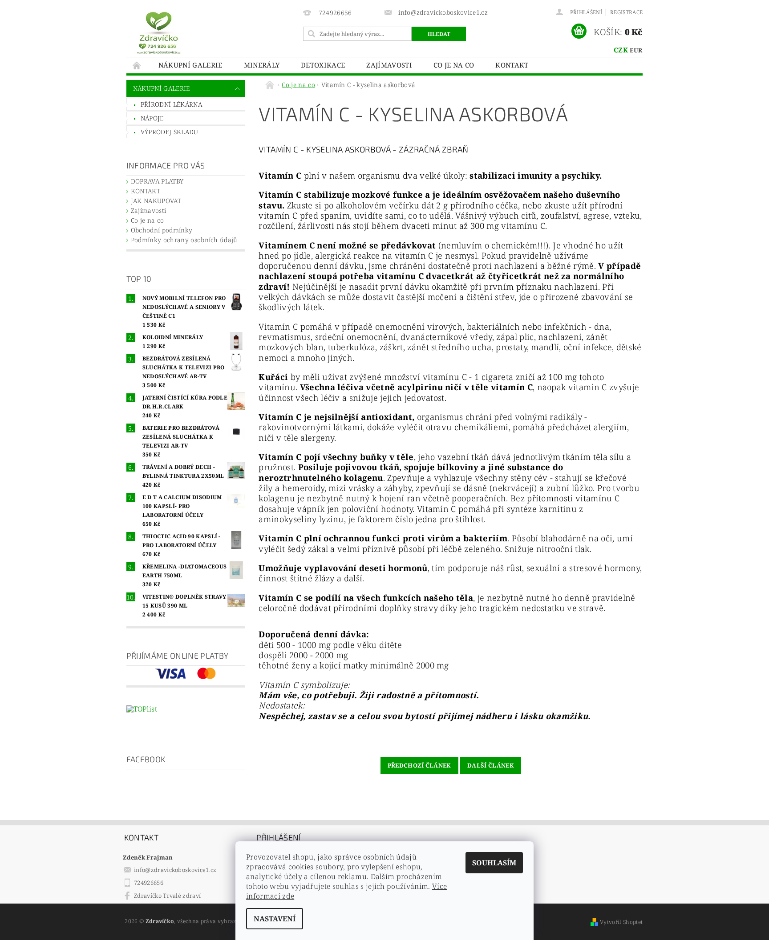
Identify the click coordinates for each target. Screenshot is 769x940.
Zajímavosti (389, 64)
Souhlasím (494, 863)
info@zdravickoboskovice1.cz (175, 870)
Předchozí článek (419, 765)
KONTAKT (511, 64)
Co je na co (453, 64)
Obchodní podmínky (161, 230)
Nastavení (274, 919)
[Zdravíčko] (158, 32)
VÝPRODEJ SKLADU (169, 132)
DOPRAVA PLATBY (157, 181)
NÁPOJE (152, 118)
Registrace (626, 12)
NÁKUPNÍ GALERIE (190, 64)
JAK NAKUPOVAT (156, 200)
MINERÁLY (262, 64)
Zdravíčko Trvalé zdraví (167, 896)
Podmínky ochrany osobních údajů (184, 240)
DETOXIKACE (323, 64)
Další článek (490, 765)
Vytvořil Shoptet (621, 922)
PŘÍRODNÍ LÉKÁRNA (171, 104)
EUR (636, 50)
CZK (621, 49)
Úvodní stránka (137, 65)
